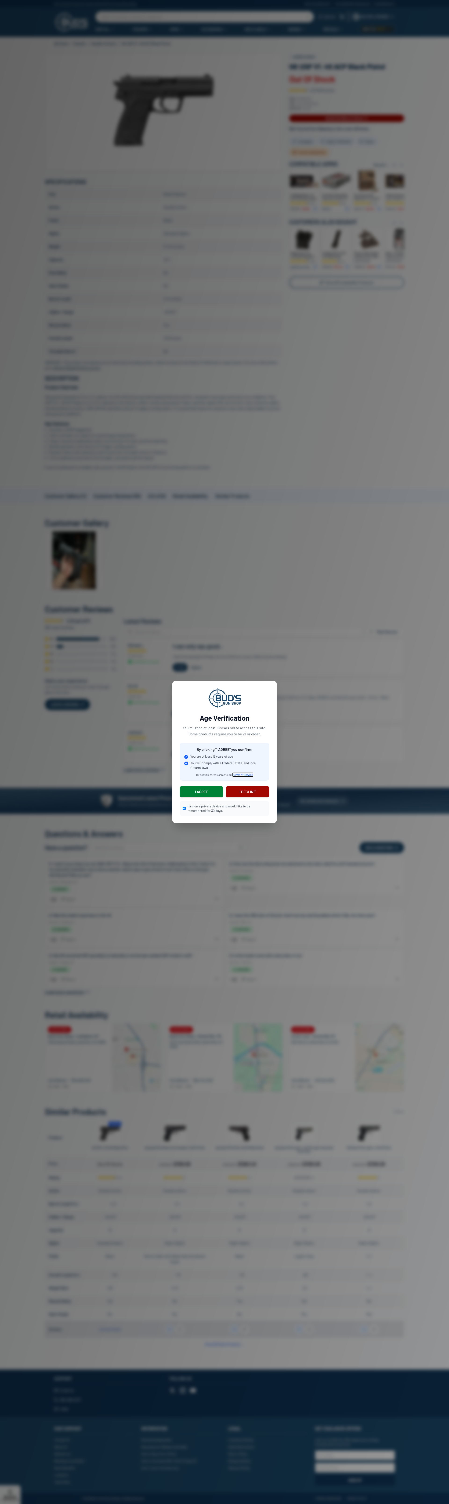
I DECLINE (247, 791)
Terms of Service (243, 774)
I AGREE (201, 791)
